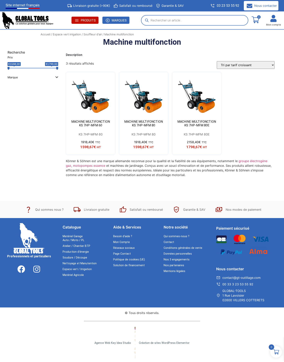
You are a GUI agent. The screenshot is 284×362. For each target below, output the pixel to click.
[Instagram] (36, 269)
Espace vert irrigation (67, 34)
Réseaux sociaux (124, 248)
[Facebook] (21, 269)
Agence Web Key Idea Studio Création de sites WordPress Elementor (142, 343)
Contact (169, 242)
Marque (13, 77)
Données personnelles (178, 253)
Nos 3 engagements (177, 259)
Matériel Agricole (73, 275)
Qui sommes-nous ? (176, 236)
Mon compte (273, 24)
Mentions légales (174, 271)
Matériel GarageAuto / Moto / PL (73, 238)
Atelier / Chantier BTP (76, 246)
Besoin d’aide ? (122, 236)
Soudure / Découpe (75, 257)
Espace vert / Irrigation (77, 269)
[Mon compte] (273, 18)
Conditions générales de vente (183, 248)
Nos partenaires (174, 265)
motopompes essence (89, 166)
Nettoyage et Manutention (80, 263)
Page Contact (122, 253)
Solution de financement (129, 265)
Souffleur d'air (92, 34)
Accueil (45, 34)
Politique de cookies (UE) (129, 259)
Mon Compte (121, 242)
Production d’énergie (76, 251)
